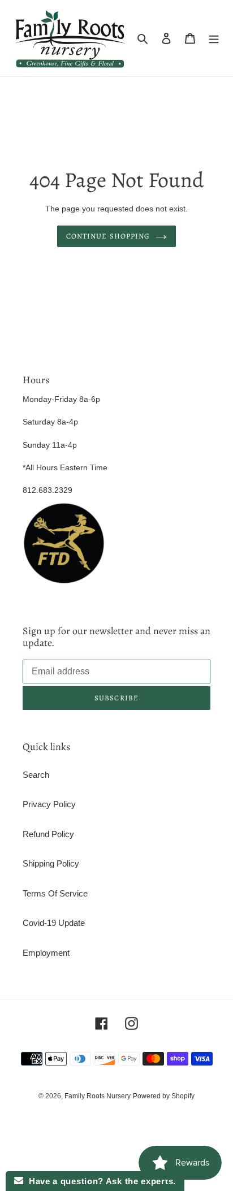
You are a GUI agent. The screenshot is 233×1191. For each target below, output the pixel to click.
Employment (46, 953)
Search (36, 774)
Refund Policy (48, 834)
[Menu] (214, 38)
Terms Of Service (55, 893)
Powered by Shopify (164, 1096)
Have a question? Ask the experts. (99, 1181)
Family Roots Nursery (97, 1096)
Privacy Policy (49, 804)
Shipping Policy (51, 863)
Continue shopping (108, 236)
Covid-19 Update (54, 923)
